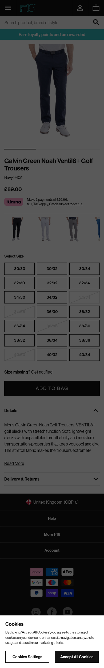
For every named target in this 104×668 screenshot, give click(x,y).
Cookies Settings (27, 656)
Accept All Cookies (76, 656)
